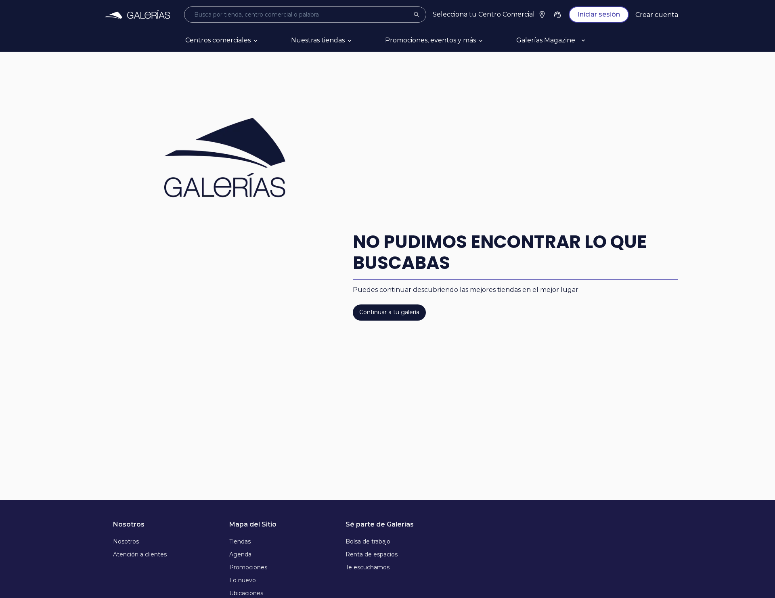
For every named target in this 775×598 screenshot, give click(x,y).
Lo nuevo (242, 580)
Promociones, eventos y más (430, 40)
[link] (137, 14)
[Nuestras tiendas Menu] (359, 40)
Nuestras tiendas (318, 40)
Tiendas (240, 541)
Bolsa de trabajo (368, 541)
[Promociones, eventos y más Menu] (490, 40)
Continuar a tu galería (389, 312)
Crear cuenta (656, 15)
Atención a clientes (140, 554)
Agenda (240, 554)
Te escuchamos (368, 567)
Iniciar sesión (599, 14)
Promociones (248, 567)
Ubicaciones (246, 593)
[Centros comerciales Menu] (265, 40)
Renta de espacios (372, 554)
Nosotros (126, 541)
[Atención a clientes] (557, 14)
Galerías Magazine (545, 40)
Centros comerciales (218, 40)
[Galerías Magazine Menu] (593, 40)
